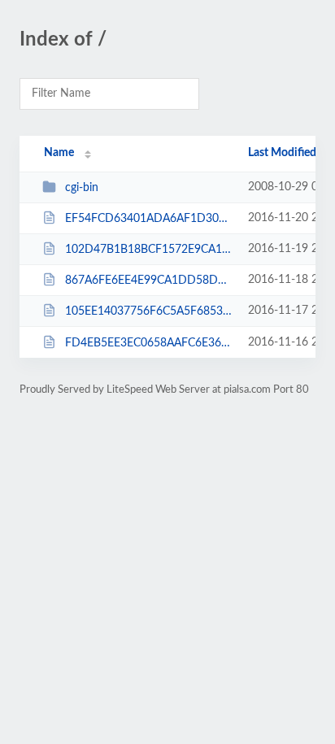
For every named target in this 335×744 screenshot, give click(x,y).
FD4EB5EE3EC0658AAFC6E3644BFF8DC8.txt (149, 343)
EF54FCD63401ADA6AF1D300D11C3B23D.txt (149, 218)
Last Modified (282, 153)
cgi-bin (81, 188)
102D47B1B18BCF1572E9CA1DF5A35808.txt (149, 249)
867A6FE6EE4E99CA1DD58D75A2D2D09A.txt (149, 280)
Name (59, 153)
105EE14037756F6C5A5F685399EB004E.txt (149, 311)
